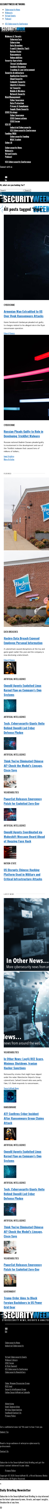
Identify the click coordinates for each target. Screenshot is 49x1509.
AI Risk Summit (11, 1366)
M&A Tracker (15, 139)
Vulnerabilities (16, 57)
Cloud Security (16, 78)
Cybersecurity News (12, 9)
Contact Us (4, 1451)
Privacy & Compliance (19, 106)
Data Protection (17, 103)
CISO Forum (15, 121)
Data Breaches (16, 45)
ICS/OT (8, 124)
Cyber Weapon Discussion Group (17, 1383)
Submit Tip (4, 1431)
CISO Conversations (18, 118)
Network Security (17, 93)
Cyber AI (8, 142)
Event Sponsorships (12, 1406)
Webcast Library (11, 1360)
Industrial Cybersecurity (20, 127)
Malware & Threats (13, 36)
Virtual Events (10, 15)
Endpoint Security (17, 81)
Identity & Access (17, 84)
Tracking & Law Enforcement (22, 69)
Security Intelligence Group (15, 1389)
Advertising (9, 1403)
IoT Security (15, 87)
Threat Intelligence (18, 63)
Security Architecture (14, 72)
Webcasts (9, 12)
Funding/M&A (10, 133)
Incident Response (18, 66)
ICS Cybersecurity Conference (16, 23)
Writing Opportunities (13, 1409)
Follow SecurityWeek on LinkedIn (17, 1392)
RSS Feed (8, 1386)
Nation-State (15, 51)
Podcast (8, 18)
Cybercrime (15, 42)
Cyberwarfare (16, 39)
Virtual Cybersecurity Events (16, 1356)
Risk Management (12, 97)
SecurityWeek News (11, 1088)
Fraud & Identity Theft (19, 48)
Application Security (18, 75)
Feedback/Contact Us (13, 1412)
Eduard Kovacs (9, 333)
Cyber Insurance (17, 100)
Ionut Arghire (9, 456)
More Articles (9, 459)
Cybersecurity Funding (19, 136)
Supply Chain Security (19, 109)
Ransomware (15, 54)
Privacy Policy (10, 1415)
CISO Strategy (11, 112)
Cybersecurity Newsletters (15, 1372)
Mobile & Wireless (17, 90)
